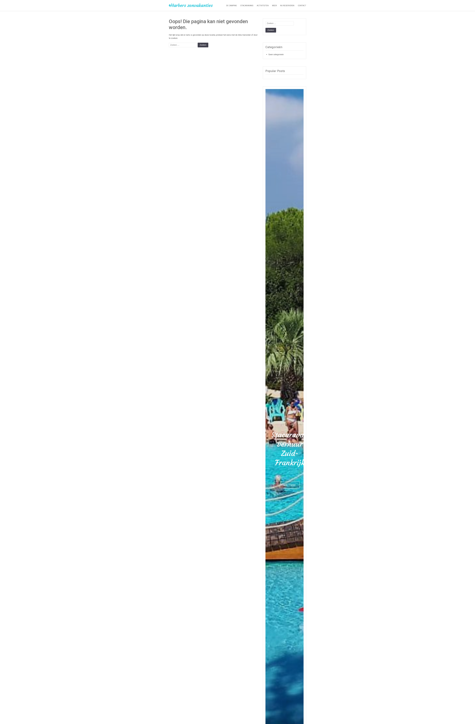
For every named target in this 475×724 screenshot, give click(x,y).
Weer (274, 6)
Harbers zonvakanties (192, 5)
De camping (231, 6)
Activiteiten (263, 6)
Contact (302, 6)
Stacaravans (246, 6)
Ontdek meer (287, 485)
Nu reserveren (287, 6)
